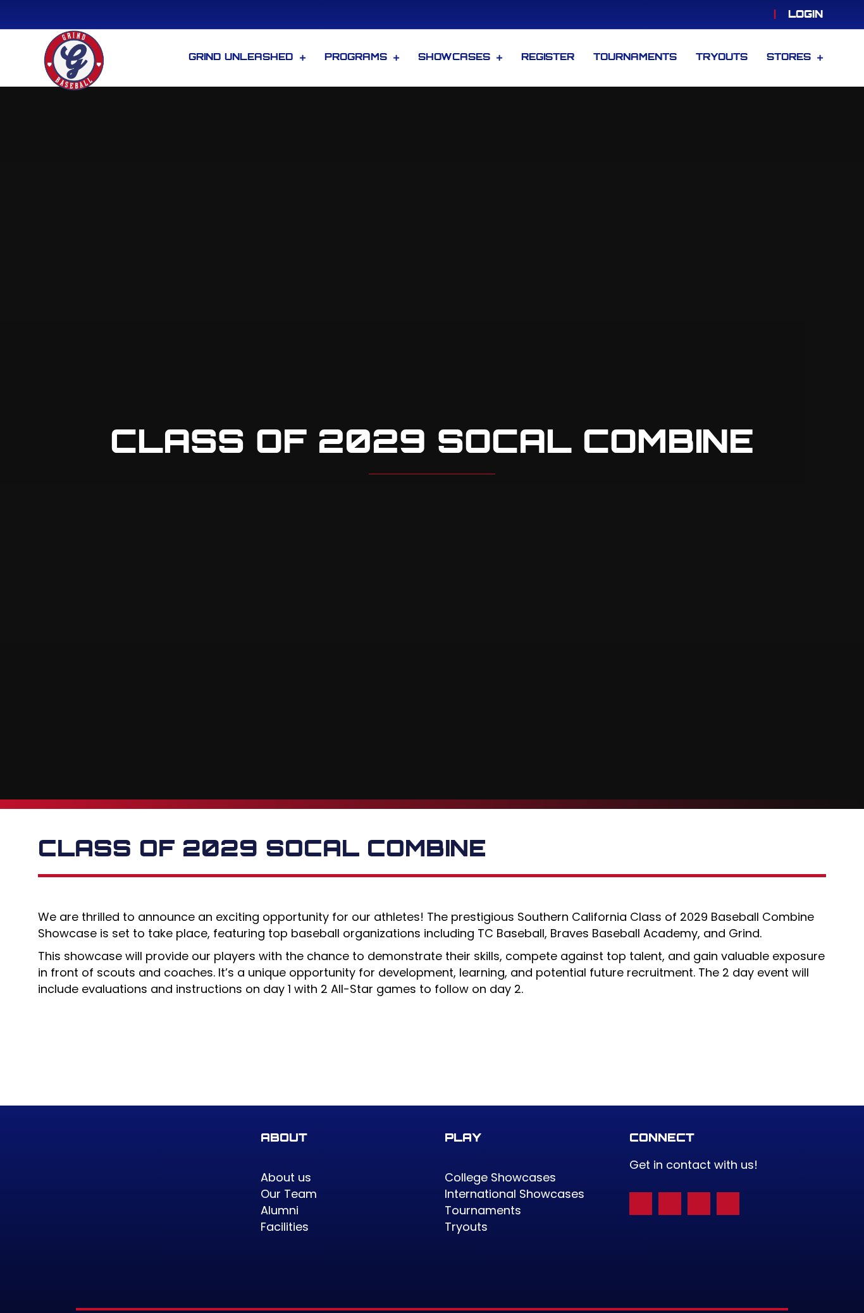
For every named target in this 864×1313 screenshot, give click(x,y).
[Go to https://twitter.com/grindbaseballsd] (735, 14)
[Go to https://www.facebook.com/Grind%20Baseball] (716, 14)
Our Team (289, 1194)
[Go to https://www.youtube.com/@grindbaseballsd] (754, 14)
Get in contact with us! (693, 1165)
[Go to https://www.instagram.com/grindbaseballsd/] (697, 14)
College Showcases (500, 1177)
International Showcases (514, 1194)
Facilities (285, 1227)
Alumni (280, 1210)
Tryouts (466, 1227)
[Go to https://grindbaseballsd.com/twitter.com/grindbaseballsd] (699, 1203)
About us (286, 1177)
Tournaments (483, 1210)
